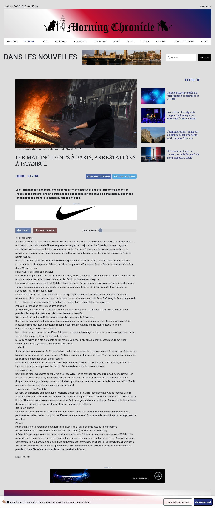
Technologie (99, 41)
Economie (29, 41)
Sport (45, 41)
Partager (99, 176)
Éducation (161, 41)
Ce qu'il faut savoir (184, 41)
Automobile (80, 41)
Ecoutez (24, 230)
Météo (204, 41)
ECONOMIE (20, 176)
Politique (12, 41)
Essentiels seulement (178, 502)
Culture (145, 41)
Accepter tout (203, 502)
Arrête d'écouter (46, 230)
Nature (130, 41)
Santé (116, 41)
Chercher (204, 57)
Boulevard (61, 41)
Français (204, 6)
